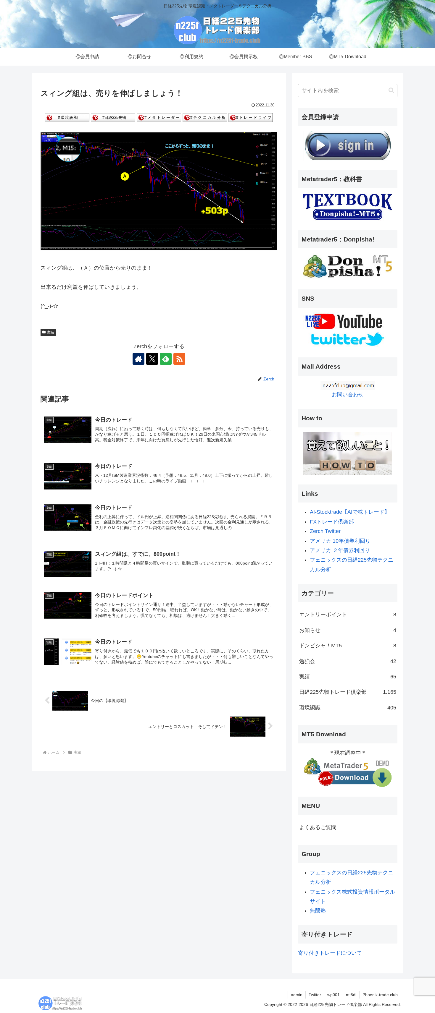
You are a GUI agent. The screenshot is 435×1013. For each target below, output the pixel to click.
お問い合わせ (348, 395)
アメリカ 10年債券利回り (340, 541)
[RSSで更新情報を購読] (179, 359)
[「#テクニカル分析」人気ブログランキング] (205, 117)
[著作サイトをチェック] (138, 359)
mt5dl (351, 994)
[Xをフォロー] (152, 359)
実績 (50, 332)
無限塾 (318, 911)
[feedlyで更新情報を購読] (166, 359)
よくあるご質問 (317, 827)
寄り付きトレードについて (330, 953)
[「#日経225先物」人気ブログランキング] (113, 117)
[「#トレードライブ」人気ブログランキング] (250, 117)
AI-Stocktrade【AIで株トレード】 (350, 512)
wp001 (333, 994)
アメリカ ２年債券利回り (340, 550)
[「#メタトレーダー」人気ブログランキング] (159, 117)
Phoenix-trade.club (380, 994)
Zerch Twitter (325, 531)
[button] (391, 90)
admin (296, 994)
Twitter (315, 994)
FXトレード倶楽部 (332, 522)
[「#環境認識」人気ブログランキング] (67, 117)
